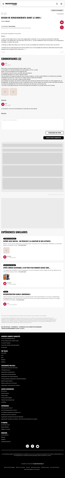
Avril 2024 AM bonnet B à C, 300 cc (9, 410)
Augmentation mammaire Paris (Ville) (9, 367)
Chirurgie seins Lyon (5, 370)
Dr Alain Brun (4, 347)
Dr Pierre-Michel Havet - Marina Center (10, 340)
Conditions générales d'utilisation (31, 469)
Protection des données (9, 467)
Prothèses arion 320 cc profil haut (8, 414)
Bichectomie (4, 391)
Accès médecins (5, 435)
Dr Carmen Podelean (5, 343)
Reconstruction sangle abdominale (16, 294)
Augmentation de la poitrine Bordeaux (9, 376)
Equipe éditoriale (5, 427)
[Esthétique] (11, 4)
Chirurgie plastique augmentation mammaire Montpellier (13, 378)
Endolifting (3, 402)
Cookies (28, 467)
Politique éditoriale (54, 467)
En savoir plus (22, 245)
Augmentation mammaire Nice (8, 372)
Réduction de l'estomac (9, 265)
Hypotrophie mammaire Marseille (8, 374)
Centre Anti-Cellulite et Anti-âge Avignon (10, 345)
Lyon (2, 355)
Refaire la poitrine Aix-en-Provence (9, 383)
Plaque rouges (4, 395)
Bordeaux (3, 361)
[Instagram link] (27, 446)
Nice (2, 357)
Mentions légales (45, 467)
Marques (3, 437)
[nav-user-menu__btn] (61, 4)
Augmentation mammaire (9, 238)
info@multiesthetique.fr (38, 463)
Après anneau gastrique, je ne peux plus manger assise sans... (26, 268)
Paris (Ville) (3, 353)
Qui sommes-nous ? (5, 424)
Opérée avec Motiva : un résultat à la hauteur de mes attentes (26, 241)
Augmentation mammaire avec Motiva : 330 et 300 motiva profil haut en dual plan (19, 419)
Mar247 (8, 21)
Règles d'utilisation (20, 467)
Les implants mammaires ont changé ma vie (11, 412)
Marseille (3, 359)
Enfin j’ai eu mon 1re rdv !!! (7, 408)
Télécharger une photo (54, 133)
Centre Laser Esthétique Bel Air (8, 338)
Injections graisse (5, 393)
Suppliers (3, 439)
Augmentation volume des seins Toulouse (10, 385)
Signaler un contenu (5, 429)
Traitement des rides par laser (7, 400)
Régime (5, 291)
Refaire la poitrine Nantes (6, 381)
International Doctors (6, 441)
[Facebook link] (32, 446)
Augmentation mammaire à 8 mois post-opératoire (12, 416)
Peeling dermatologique (6, 397)
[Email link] (37, 446)
